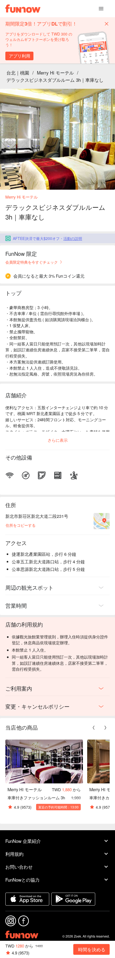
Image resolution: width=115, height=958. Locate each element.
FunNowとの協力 (22, 879)
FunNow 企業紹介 (23, 840)
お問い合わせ (19, 866)
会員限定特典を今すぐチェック (31, 262)
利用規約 (14, 853)
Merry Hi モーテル (55, 72)
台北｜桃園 (17, 72)
